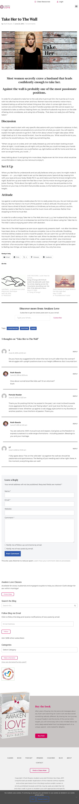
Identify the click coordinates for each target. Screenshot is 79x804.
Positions (24, 328)
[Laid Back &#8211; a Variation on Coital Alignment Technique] (13, 281)
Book (19, 758)
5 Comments (30, 24)
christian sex (13, 328)
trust (51, 217)
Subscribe (57, 318)
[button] (76, 6)
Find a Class (8, 594)
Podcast (29, 758)
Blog (61, 758)
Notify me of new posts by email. (19, 549)
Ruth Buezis (8, 24)
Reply (75, 352)
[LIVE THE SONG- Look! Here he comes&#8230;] (40, 284)
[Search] (75, 605)
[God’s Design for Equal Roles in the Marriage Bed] (65, 281)
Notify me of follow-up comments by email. (24, 545)
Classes (10, 758)
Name (8, 491)
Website (8, 509)
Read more (43, 799)
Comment (9, 518)
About (69, 758)
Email (7, 500)
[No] (76, 797)
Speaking (40, 758)
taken (33, 328)
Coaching (51, 758)
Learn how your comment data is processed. (52, 561)
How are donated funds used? (14, 662)
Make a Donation (9, 658)
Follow (6, 631)
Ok (32, 799)
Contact (39, 763)
